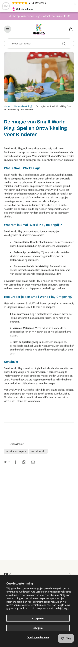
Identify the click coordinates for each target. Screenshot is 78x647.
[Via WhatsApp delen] (24, 461)
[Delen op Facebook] (15, 461)
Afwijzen (38, 628)
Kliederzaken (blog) (23, 106)
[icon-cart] (69, 29)
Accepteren (38, 618)
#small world (38, 450)
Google (65, 608)
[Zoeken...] (64, 43)
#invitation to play (16, 450)
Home (7, 106)
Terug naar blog (16, 443)
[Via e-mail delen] (33, 461)
